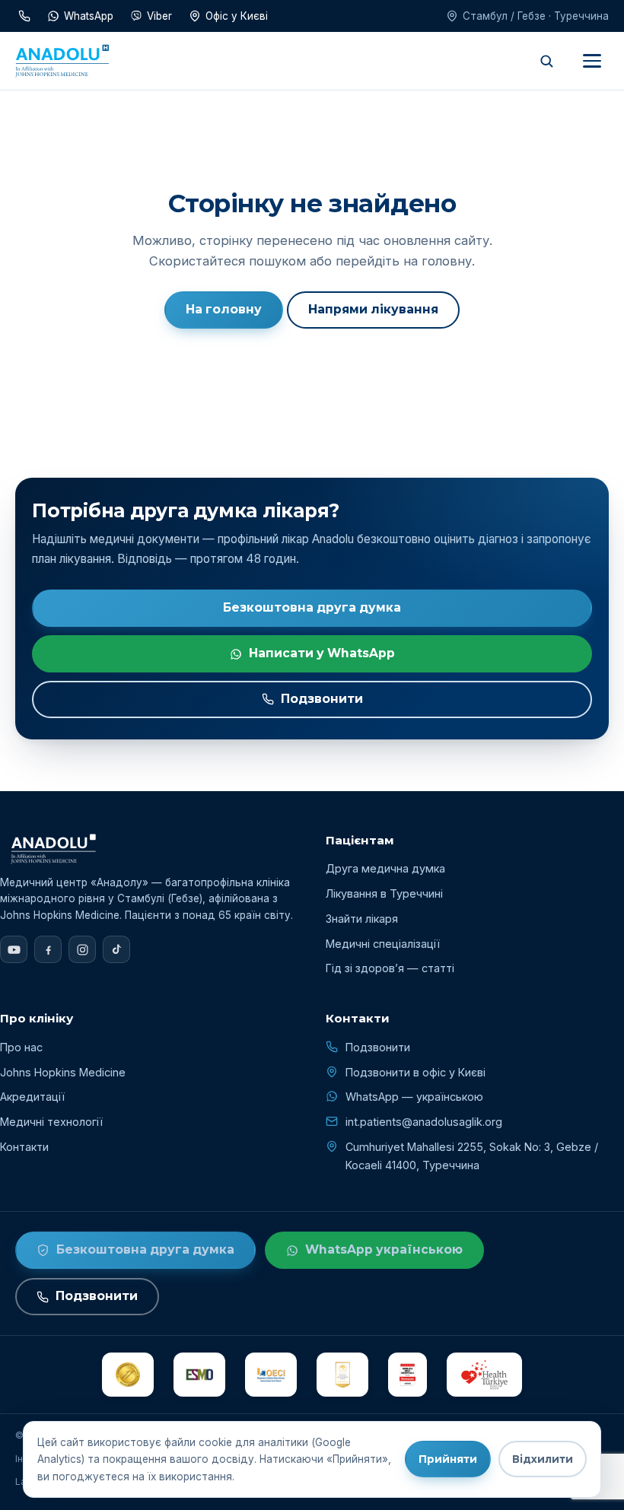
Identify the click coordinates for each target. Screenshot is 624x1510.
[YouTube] (13, 949)
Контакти (24, 1146)
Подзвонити (322, 698)
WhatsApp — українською (414, 1096)
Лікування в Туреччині (384, 893)
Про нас (21, 1047)
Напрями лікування (373, 309)
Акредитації (32, 1096)
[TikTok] (116, 949)
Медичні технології (51, 1121)
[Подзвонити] (24, 16)
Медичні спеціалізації (383, 943)
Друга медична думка (385, 868)
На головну (224, 309)
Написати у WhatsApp (322, 653)
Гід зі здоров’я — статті (390, 968)
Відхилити (542, 1459)
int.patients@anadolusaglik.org (423, 1121)
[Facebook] (48, 949)
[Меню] (592, 61)
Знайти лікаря (362, 918)
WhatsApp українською (384, 1249)
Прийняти (448, 1459)
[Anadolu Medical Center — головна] (62, 61)
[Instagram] (82, 949)
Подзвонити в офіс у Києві (415, 1072)
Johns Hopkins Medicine (63, 1072)
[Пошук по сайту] (546, 61)
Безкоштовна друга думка (312, 607)
